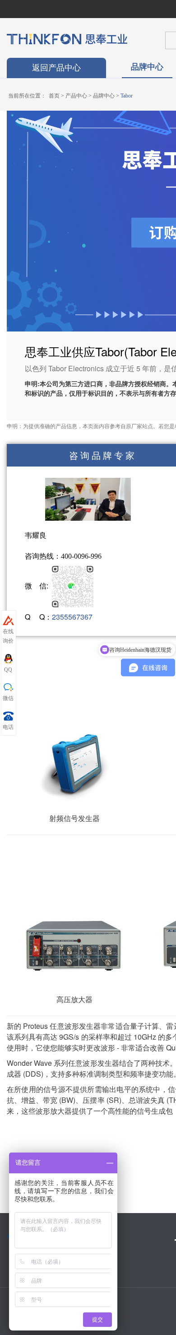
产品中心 (76, 96)
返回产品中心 (56, 67)
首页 (54, 96)
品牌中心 (147, 66)
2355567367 (72, 616)
